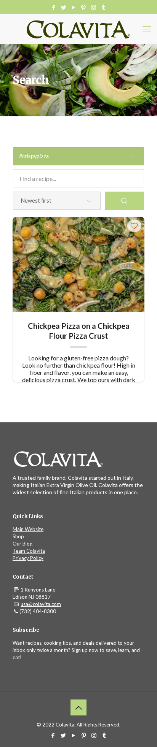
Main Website (28, 529)
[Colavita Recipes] (78, 28)
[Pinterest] (84, 7)
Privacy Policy (28, 558)
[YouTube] (74, 7)
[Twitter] (64, 7)
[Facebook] (54, 7)
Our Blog (22, 544)
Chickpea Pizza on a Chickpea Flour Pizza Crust (79, 330)
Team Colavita (29, 551)
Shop (18, 536)
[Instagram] (94, 7)
